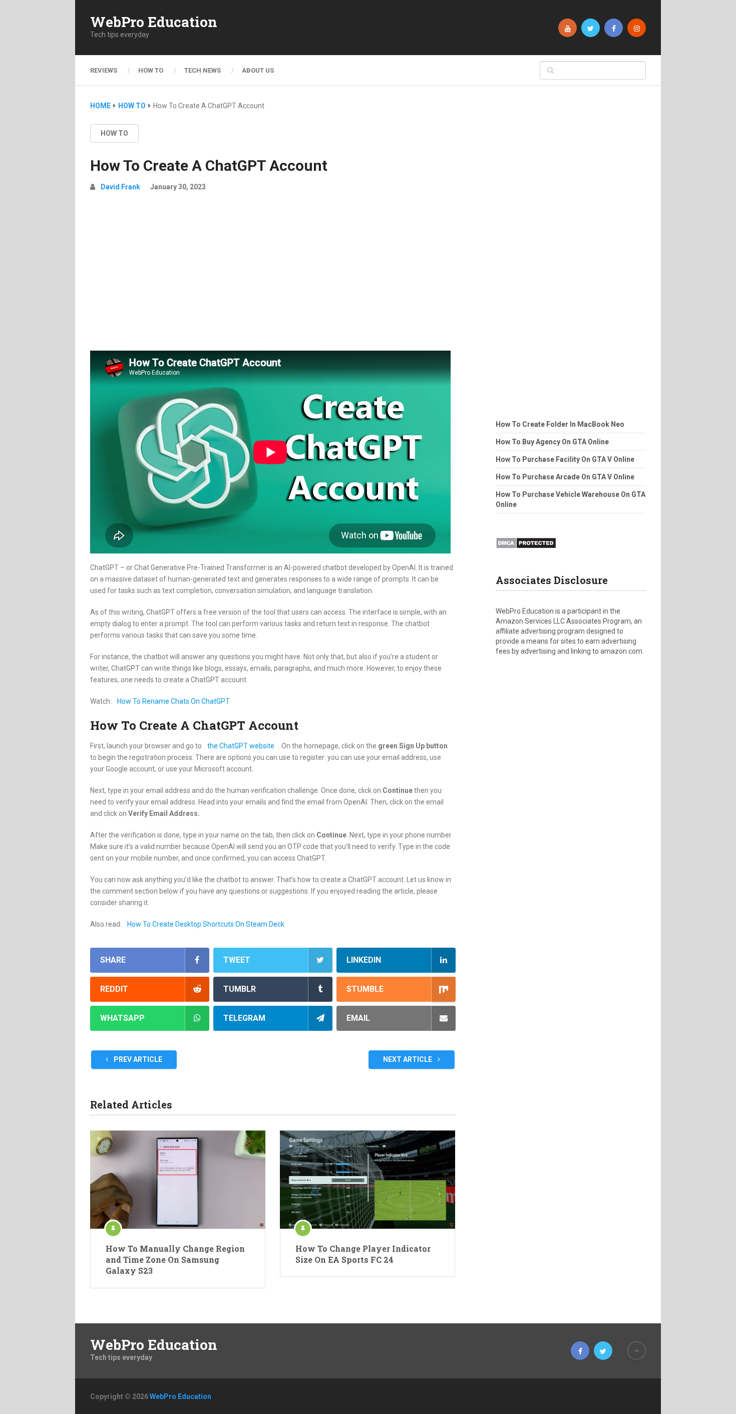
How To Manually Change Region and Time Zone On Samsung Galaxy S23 (175, 1259)
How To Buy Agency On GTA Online (552, 442)
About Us (258, 70)
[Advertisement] (273, 275)
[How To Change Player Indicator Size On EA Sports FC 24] (367, 1179)
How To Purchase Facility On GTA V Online (565, 459)
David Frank (120, 187)
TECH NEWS (202, 70)
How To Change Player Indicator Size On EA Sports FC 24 (363, 1254)
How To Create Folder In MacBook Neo (560, 424)
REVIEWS (103, 70)
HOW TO (150, 70)
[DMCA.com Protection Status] (526, 551)
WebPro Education (153, 22)
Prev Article (137, 1059)
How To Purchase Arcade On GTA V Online (565, 477)
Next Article (408, 1059)
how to (114, 133)
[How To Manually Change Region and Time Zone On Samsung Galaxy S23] (177, 1179)
